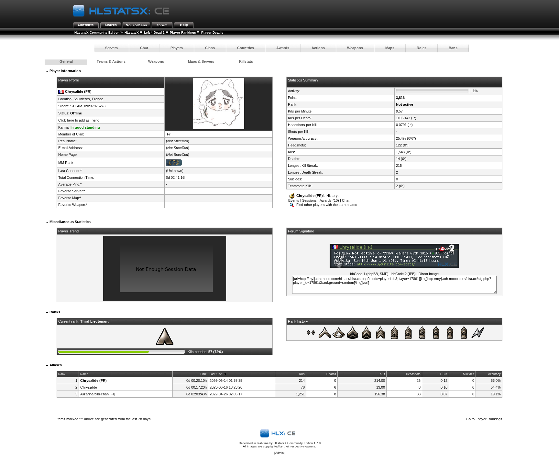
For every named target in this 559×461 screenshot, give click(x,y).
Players (176, 48)
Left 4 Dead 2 (154, 32)
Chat (144, 48)
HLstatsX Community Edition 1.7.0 (297, 443)
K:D (382, 374)
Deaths (331, 374)
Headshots (413, 374)
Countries (245, 48)
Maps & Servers (201, 61)
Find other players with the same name (326, 205)
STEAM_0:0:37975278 (87, 106)
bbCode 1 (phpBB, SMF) (369, 274)
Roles (421, 48)
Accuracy (494, 374)
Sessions (309, 200)
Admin (279, 453)
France (97, 99)
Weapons (355, 48)
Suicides (468, 374)
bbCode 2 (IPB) (403, 274)
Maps (389, 48)
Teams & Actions (111, 61)
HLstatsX (132, 32)
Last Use (216, 374)
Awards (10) (329, 200)
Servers (111, 48)
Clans (210, 48)
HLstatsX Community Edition (96, 32)
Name (84, 374)
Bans (453, 48)
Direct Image (429, 274)
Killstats (246, 61)
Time (203, 374)
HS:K (443, 374)
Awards (282, 48)
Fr (168, 134)
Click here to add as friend (78, 120)
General (66, 61)
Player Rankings (183, 32)
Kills (302, 374)
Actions (318, 48)
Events (293, 200)
